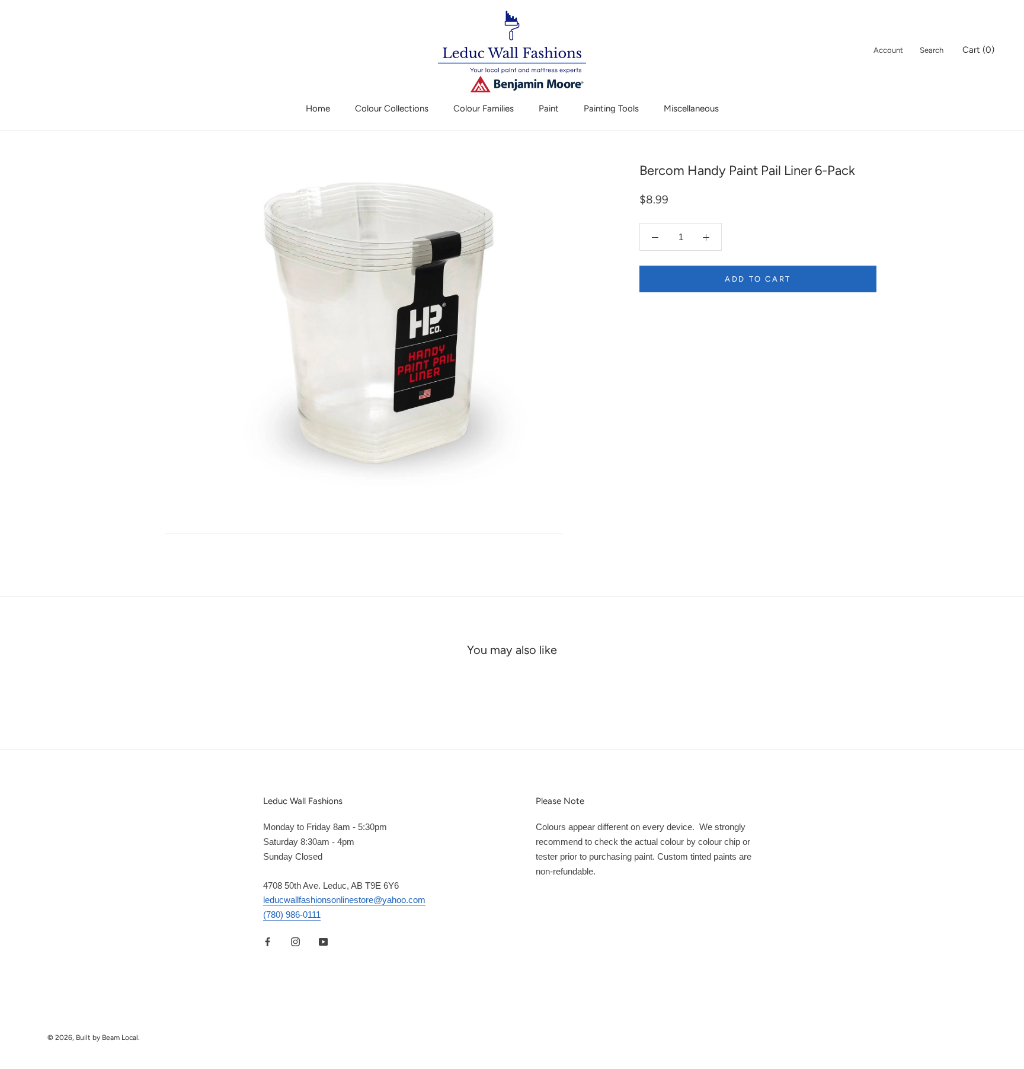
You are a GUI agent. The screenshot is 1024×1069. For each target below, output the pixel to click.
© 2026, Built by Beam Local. (93, 1037)
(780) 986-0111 (292, 915)
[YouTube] (323, 941)
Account (888, 50)
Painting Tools (611, 108)
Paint (549, 108)
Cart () (978, 49)
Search (931, 50)
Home (318, 108)
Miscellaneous (691, 108)
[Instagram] (295, 941)
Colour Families (483, 108)
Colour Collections (391, 108)
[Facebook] (267, 941)
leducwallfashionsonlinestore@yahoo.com (344, 900)
